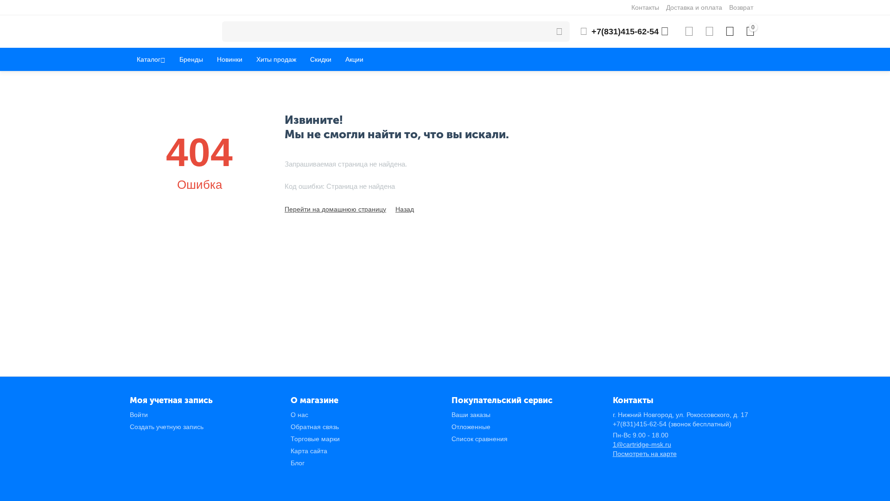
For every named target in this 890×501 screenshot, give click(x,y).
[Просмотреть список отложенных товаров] (709, 31)
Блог (298, 463)
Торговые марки (315, 439)
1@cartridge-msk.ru (642, 444)
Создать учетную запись (166, 426)
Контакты (645, 7)
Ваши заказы (470, 414)
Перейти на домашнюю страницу (335, 209)
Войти (139, 414)
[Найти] (559, 31)
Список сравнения (479, 439)
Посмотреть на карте (645, 453)
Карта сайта (309, 451)
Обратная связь (315, 426)
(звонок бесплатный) (672, 424)
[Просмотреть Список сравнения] (689, 31)
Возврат (741, 7)
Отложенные (470, 426)
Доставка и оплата (694, 7)
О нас (299, 414)
